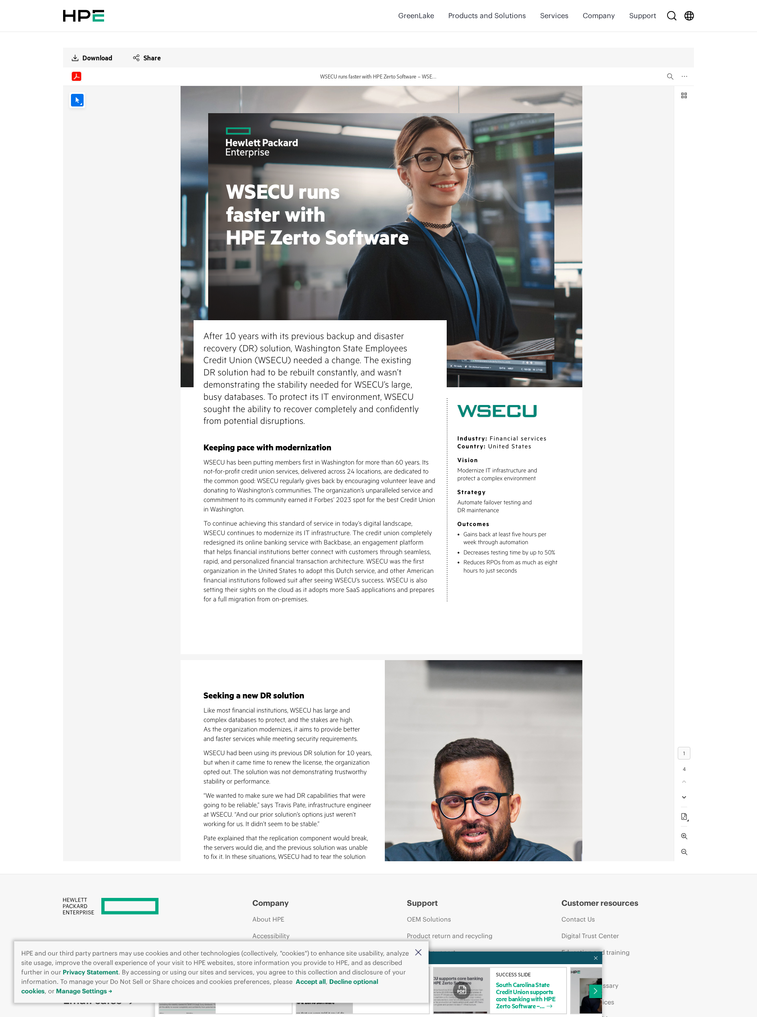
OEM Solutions (429, 919)
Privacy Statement (90, 972)
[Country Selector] (689, 16)
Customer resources (599, 903)
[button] (418, 953)
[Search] (672, 16)
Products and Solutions (487, 15)
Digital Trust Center (590, 936)
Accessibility (270, 936)
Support (642, 15)
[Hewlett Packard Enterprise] (83, 16)
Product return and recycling (449, 936)
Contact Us (578, 919)
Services (554, 15)
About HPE (268, 919)
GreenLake (416, 15)
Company (599, 15)
